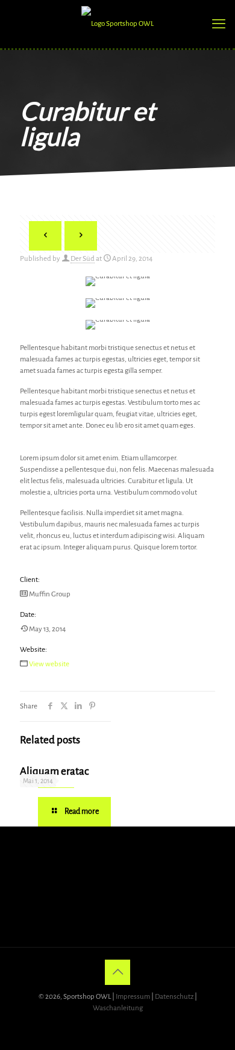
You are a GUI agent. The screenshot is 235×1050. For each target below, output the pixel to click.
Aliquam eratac (54, 771)
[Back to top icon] (117, 972)
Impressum (133, 997)
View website (49, 664)
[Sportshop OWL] (117, 24)
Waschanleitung (118, 1008)
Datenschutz (174, 997)
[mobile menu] (218, 24)
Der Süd (82, 259)
